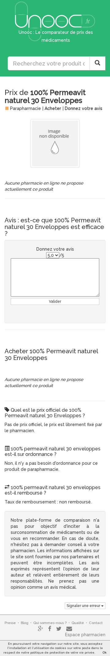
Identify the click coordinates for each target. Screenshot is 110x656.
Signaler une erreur (84, 606)
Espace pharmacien (85, 634)
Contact (96, 623)
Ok (105, 652)
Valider (55, 301)
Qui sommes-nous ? (50, 623)
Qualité (78, 623)
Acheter (53, 108)
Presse (10, 623)
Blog (24, 623)
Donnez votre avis (83, 108)
